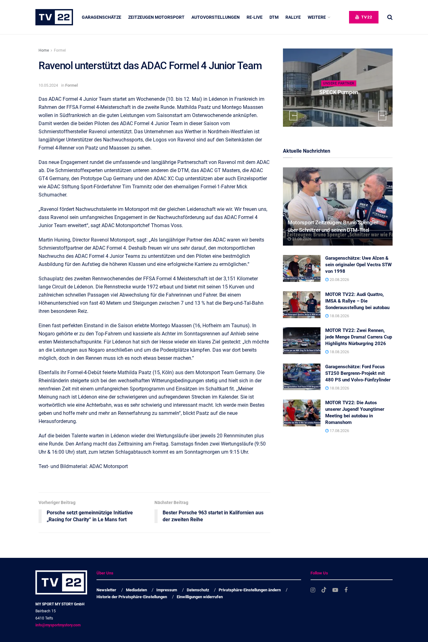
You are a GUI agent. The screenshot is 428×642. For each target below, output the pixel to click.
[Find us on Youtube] (335, 590)
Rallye (293, 17)
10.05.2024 (48, 85)
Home (44, 50)
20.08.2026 (339, 279)
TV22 (366, 17)
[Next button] (382, 115)
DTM (274, 17)
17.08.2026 (339, 430)
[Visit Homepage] (54, 17)
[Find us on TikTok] (323, 590)
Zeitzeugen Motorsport (156, 17)
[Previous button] (293, 115)
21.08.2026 (301, 239)
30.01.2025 (346, 104)
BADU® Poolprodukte (344, 92)
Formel (60, 50)
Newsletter (106, 590)
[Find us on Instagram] (313, 590)
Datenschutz (198, 590)
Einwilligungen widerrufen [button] (200, 596)
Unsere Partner (344, 83)
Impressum (166, 590)
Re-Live (255, 17)
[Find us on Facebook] (345, 590)
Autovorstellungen (215, 17)
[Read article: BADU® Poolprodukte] (343, 87)
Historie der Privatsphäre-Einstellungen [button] (132, 596)
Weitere (317, 17)
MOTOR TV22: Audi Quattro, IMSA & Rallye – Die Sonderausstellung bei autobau (357, 301)
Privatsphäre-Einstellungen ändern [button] (250, 590)
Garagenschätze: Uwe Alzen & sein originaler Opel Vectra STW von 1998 (358, 264)
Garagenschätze (101, 17)
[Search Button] (390, 17)
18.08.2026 (339, 315)
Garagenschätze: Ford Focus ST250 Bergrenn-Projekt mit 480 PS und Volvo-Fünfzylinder (357, 373)
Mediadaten (136, 590)
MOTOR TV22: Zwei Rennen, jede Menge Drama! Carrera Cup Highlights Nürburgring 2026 (358, 337)
